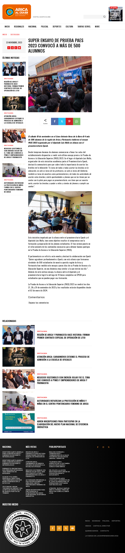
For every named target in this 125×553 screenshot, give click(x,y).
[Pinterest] (69, 121)
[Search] (104, 17)
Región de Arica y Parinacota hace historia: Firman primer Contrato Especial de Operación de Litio (115, 14)
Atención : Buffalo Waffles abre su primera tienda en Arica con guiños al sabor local (59, 491)
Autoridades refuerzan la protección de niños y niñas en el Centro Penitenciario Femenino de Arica (13, 187)
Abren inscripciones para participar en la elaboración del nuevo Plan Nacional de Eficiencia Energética (62, 424)
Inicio (4, 34)
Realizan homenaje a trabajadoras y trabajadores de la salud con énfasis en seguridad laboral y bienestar (59, 455)
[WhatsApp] (76, 121)
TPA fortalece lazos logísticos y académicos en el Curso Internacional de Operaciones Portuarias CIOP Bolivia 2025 (59, 482)
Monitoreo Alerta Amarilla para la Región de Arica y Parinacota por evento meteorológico (12, 454)
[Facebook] (8, 47)
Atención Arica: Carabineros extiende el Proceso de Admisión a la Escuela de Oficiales (14, 119)
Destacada (114, 7)
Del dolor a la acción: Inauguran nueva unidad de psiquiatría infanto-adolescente (59, 472)
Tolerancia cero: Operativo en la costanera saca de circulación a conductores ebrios (59, 464)
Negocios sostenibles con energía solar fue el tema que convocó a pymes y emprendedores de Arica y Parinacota (13, 153)
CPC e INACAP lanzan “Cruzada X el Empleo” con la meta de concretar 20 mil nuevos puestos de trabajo (12, 490)
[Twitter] (15, 47)
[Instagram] (12, 47)
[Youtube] (19, 47)
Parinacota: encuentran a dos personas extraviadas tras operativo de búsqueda (12, 471)
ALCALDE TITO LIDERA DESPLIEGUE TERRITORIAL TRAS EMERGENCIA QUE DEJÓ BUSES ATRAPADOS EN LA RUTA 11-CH (12, 480)
